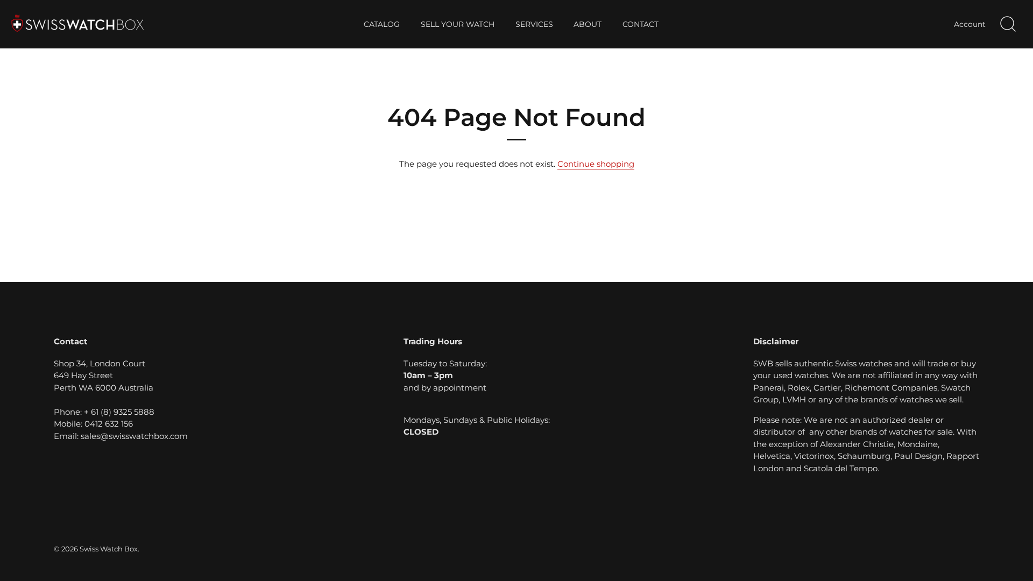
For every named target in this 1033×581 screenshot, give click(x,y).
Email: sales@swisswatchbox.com (121, 436)
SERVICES (534, 24)
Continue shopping (595, 164)
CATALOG (382, 24)
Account (970, 24)
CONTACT (640, 24)
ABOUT (588, 24)
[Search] (1008, 24)
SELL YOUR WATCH (457, 24)
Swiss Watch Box (109, 549)
